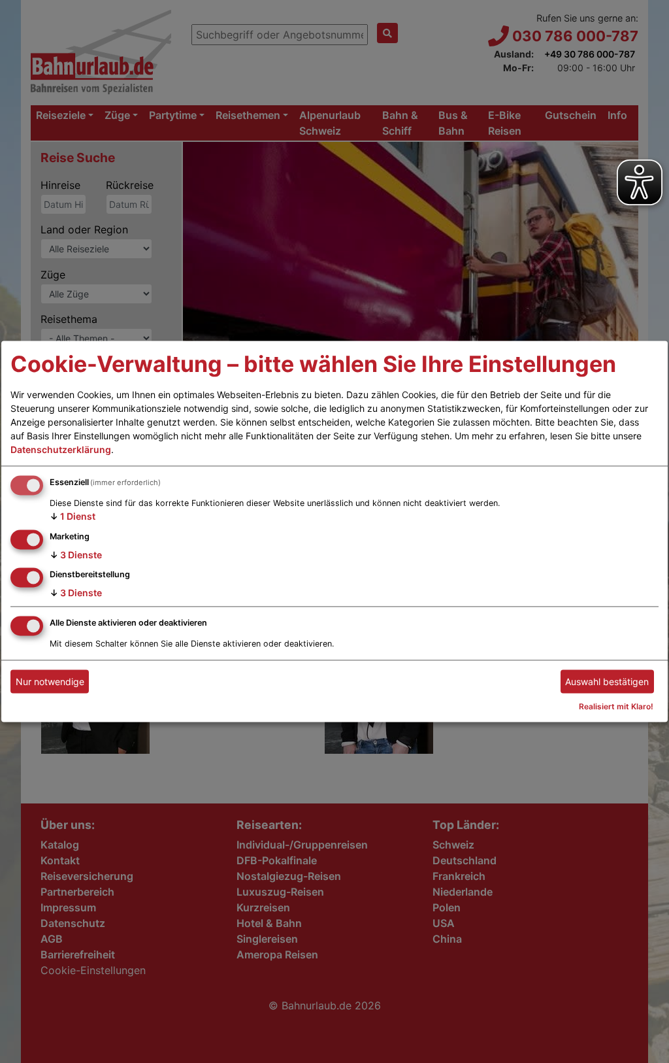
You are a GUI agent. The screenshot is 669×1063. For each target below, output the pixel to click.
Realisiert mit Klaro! (616, 707)
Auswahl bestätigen (607, 681)
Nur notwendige (50, 681)
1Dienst (72, 516)
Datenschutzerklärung (60, 449)
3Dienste (76, 554)
